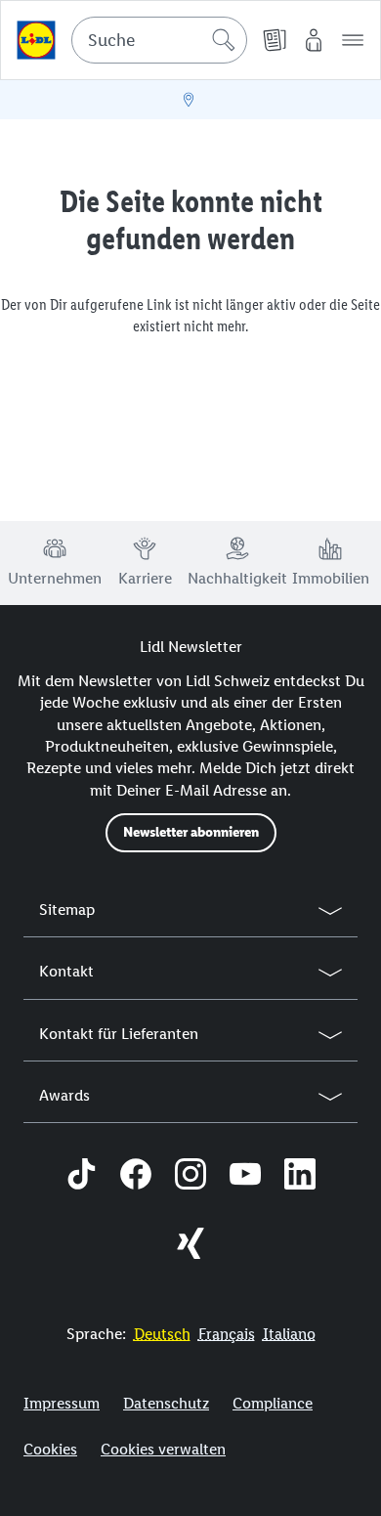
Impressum (61, 1403)
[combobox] (159, 40)
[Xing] (190, 1246)
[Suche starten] (223, 40)
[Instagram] (190, 1176)
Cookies (50, 1449)
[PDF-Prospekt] (274, 40)
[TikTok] (81, 1176)
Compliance (273, 1403)
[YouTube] (245, 1176)
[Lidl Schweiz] (36, 40)
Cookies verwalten (163, 1449)
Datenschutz (166, 1403)
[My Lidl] (313, 40)
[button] (352, 40)
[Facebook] (135, 1176)
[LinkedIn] (300, 1176)
